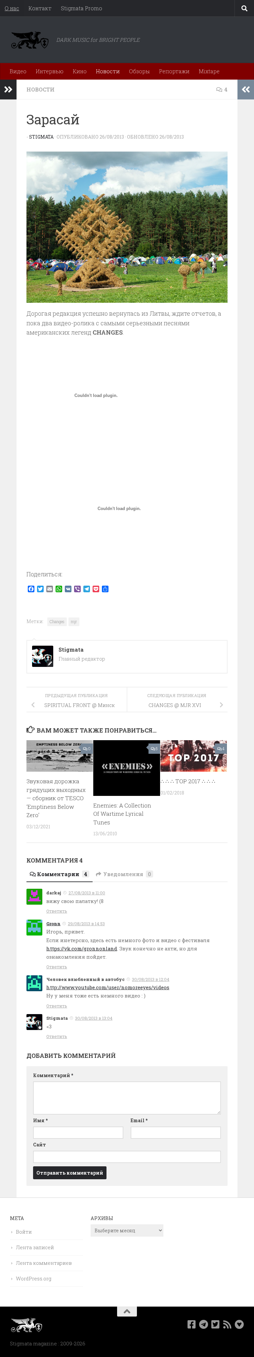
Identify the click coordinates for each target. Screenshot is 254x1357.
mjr (74, 621)
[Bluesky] (239, 1324)
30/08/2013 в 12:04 (150, 979)
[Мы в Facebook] (191, 1324)
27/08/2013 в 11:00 (86, 893)
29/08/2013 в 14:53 (86, 924)
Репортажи (174, 71)
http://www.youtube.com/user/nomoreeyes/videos (107, 987)
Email (139, 1120)
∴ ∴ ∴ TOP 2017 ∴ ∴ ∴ (187, 781)
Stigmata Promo (81, 8)
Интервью (50, 71)
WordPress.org (33, 1278)
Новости (108, 71)
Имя (40, 1120)
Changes (57, 621)
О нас (12, 8)
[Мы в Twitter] (215, 1324)
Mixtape (209, 71)
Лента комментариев (44, 1263)
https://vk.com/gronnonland (81, 948)
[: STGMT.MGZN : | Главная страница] (30, 40)
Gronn (53, 924)
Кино (80, 71)
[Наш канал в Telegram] (203, 1324)
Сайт (39, 1144)
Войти (24, 1231)
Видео (18, 71)
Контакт (40, 8)
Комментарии (62, 874)
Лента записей (35, 1247)
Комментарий (53, 1075)
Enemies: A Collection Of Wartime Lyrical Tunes (122, 814)
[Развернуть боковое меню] (8, 89)
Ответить (56, 911)
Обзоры (139, 71)
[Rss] (227, 1324)
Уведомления (127, 874)
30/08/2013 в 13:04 (93, 1018)
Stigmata (41, 137)
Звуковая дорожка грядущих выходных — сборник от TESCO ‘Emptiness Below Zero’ (56, 798)
